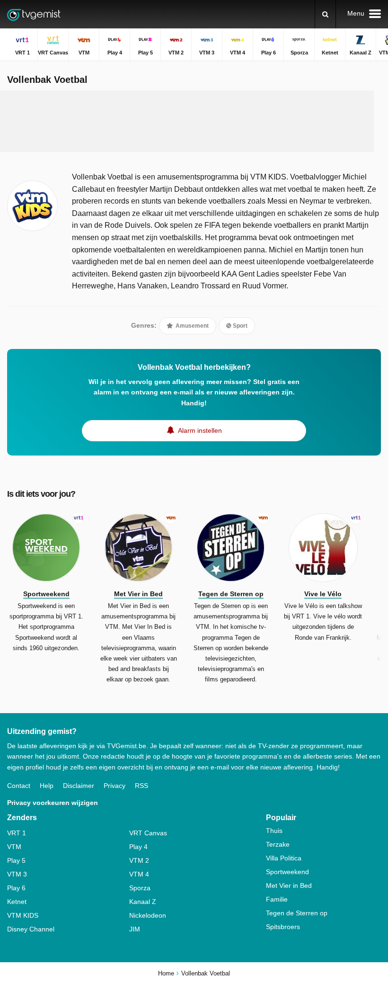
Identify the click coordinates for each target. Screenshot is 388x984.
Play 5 (16, 860)
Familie (277, 899)
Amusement (191, 325)
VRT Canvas (148, 833)
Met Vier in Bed (289, 885)
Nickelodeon (147, 915)
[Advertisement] (187, 121)
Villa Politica (283, 858)
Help (46, 785)
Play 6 (16, 888)
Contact (18, 785)
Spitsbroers (283, 926)
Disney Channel (30, 929)
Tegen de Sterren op (296, 913)
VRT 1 (16, 833)
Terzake (278, 844)
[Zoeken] (325, 14)
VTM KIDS (22, 915)
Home (166, 973)
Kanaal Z (142, 901)
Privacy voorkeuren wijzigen (52, 802)
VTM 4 (139, 874)
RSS (141, 785)
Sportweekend (287, 872)
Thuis (274, 830)
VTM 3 (17, 874)
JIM (134, 929)
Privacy (114, 785)
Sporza (139, 888)
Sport (239, 325)
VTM (14, 846)
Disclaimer (78, 785)
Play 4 (138, 846)
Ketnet (16, 901)
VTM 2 (139, 860)
